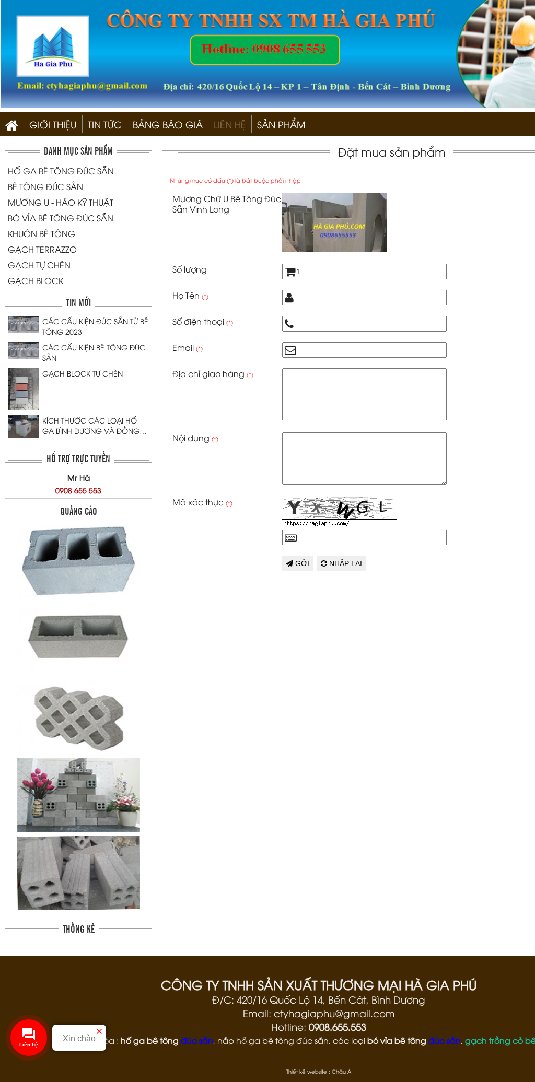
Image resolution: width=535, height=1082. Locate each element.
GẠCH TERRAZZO (42, 249)
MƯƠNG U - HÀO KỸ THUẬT (60, 202)
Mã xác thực (202, 502)
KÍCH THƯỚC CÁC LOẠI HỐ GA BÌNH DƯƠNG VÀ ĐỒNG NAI (90, 425)
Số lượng (189, 269)
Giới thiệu (53, 124)
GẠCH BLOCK (35, 280)
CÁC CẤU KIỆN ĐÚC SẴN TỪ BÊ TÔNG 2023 (95, 326)
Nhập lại (344, 563)
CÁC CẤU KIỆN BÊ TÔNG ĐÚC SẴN (93, 352)
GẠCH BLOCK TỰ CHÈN (82, 373)
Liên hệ (230, 124)
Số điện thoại (202, 321)
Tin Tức (105, 124)
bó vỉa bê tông (396, 1040)
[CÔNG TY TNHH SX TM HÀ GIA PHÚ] (12, 124)
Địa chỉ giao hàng (212, 373)
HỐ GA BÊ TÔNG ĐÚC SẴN (61, 171)
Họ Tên (190, 295)
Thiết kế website (306, 1071)
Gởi (301, 563)
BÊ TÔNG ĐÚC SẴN (45, 186)
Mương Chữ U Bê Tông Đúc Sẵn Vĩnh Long (226, 204)
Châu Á (341, 1071)
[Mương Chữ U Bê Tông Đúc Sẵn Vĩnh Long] (334, 248)
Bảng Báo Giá (168, 124)
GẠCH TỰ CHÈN (39, 264)
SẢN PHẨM (281, 124)
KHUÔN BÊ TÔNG (41, 233)
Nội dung (195, 437)
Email (187, 347)
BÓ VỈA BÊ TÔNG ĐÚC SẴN (60, 218)
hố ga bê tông (150, 1040)
